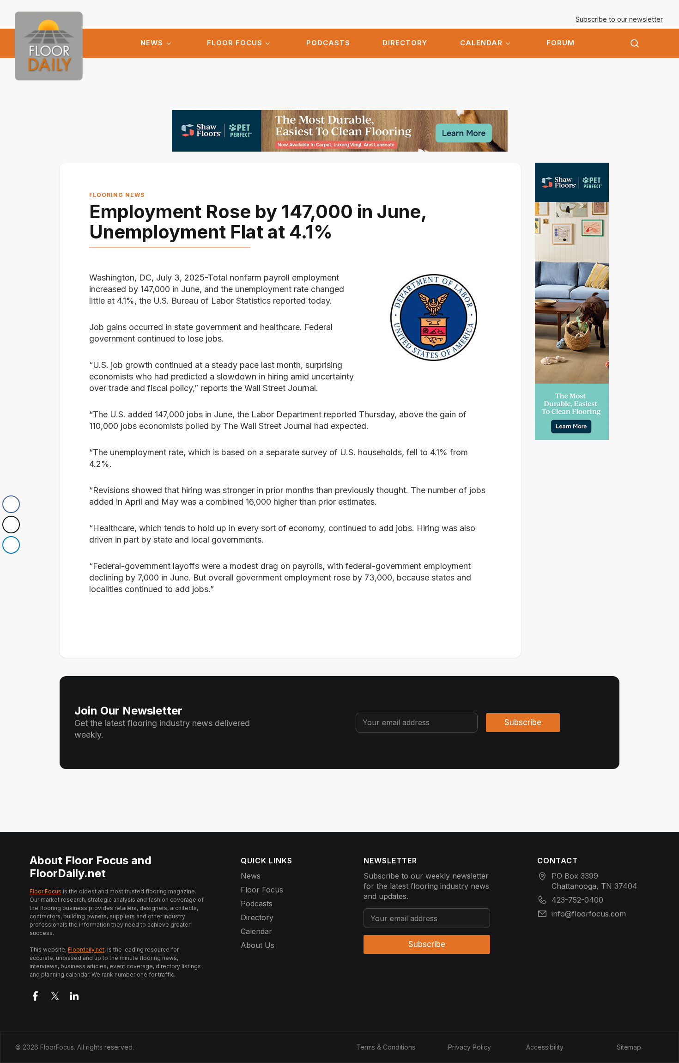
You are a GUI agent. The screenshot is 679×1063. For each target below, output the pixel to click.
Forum (560, 43)
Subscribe (522, 722)
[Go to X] (55, 994)
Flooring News (117, 194)
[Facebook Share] (11, 504)
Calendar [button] (481, 43)
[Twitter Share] (11, 524)
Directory (404, 43)
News (151, 43)
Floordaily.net (86, 949)
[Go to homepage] (49, 46)
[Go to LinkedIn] (74, 994)
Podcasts (328, 43)
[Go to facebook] (36, 994)
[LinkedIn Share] (11, 545)
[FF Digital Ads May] (340, 131)
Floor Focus (234, 43)
